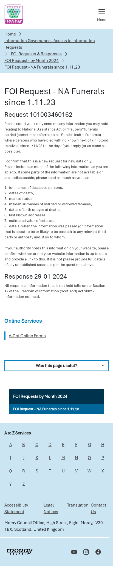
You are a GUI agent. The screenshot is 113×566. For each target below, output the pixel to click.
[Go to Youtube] (74, 552)
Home (10, 34)
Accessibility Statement (16, 508)
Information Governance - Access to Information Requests (49, 44)
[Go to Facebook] (98, 552)
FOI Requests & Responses (36, 54)
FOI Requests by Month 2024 (31, 60)
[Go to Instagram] (86, 552)
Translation (78, 505)
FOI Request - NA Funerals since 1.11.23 (46, 409)
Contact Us (98, 508)
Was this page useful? (56, 365)
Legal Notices (51, 508)
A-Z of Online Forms (27, 336)
